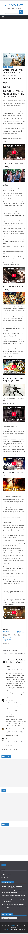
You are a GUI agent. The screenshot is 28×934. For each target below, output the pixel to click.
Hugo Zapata (13, 75)
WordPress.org (4, 877)
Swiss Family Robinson (6, 632)
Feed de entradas (5, 872)
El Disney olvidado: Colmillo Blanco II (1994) (7, 639)
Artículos (5, 66)
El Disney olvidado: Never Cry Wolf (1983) (19, 632)
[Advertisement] (14, 37)
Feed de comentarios (6, 874)
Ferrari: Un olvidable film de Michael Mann (14, 653)
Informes (10, 66)
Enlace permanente (22, 670)
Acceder (3, 869)
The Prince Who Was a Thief (10, 650)
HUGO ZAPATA (14, 5)
